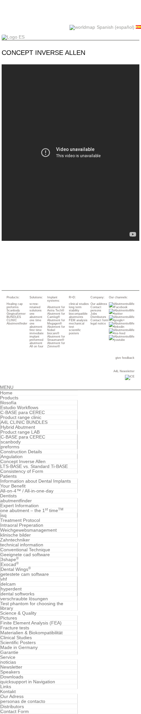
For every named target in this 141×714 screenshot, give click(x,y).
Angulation (12, 456)
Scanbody (13, 310)
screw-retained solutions (36, 307)
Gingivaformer (16, 313)
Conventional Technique (25, 549)
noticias (8, 662)
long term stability (75, 309)
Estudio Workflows (19, 407)
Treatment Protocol (20, 520)
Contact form (100, 320)
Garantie (9, 652)
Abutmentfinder (17, 323)
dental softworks (17, 593)
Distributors (98, 317)
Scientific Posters (18, 642)
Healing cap (15, 304)
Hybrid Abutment (18, 427)
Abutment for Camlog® (56, 315)
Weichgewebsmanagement (28, 530)
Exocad (10, 564)
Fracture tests (14, 627)
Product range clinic (20, 417)
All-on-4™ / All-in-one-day (26, 490)
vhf (4, 579)
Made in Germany (19, 647)
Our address (99, 304)
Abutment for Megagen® (56, 322)
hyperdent (11, 588)
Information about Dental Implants (35, 481)
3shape (10, 559)
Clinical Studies (16, 637)
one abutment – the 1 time (31, 510)
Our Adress (12, 696)
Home (6, 392)
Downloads (11, 676)
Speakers (10, 671)
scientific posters (75, 331)
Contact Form (14, 711)
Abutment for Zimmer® (56, 344)
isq (4, 515)
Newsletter (11, 667)
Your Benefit (13, 486)
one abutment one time (36, 317)
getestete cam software (24, 574)
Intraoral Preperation (21, 525)
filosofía (8, 402)
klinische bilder (15, 535)
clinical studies (79, 304)
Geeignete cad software (25, 554)
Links (5, 686)
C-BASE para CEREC (22, 412)
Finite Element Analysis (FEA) (31, 622)
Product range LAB (20, 432)
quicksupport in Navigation (27, 681)
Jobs (94, 313)
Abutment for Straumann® (56, 338)
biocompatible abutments (78, 315)
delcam (8, 584)
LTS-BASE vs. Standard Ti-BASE (34, 466)
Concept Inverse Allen (23, 461)
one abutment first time (36, 327)
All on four (36, 346)
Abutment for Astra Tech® (56, 309)
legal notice (98, 323)
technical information (21, 544)
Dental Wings (16, 569)
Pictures (8, 618)
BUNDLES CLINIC (14, 318)
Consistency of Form (21, 471)
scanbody (11, 441)
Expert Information (19, 505)
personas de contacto (22, 701)
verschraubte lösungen (24, 598)
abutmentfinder (16, 500)
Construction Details (21, 451)
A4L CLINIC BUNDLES (24, 422)
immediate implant (37, 335)
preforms (13, 307)
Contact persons (96, 309)
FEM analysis (78, 320)
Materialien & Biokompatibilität (31, 632)
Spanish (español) (116, 27)
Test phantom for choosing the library (31, 606)
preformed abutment (36, 341)
